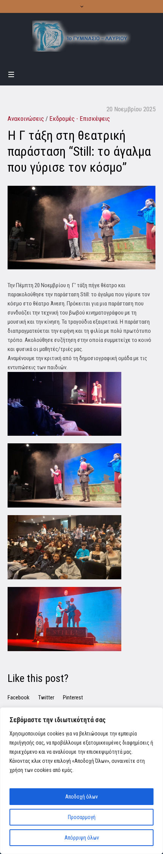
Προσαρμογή (82, 817)
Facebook (19, 697)
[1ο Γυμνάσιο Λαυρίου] (81, 36)
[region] (81, 780)
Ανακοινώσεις (26, 118)
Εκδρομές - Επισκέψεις (79, 118)
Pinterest (73, 697)
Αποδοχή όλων (81, 797)
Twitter (46, 697)
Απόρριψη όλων (81, 838)
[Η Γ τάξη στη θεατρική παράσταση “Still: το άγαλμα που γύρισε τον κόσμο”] (81, 227)
